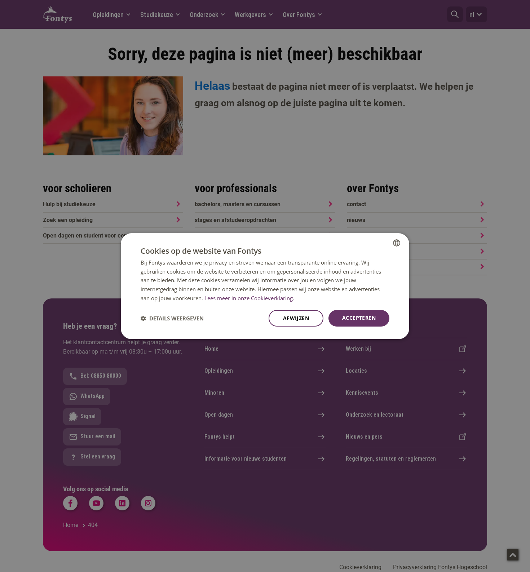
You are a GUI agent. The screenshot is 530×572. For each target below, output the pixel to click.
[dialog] (265, 286)
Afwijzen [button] (296, 318)
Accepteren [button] (359, 317)
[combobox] (396, 242)
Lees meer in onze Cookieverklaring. (249, 298)
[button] (172, 318)
